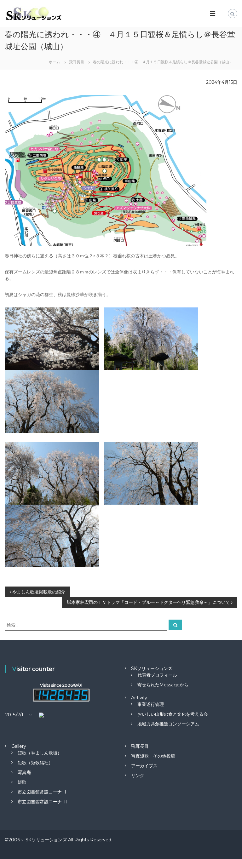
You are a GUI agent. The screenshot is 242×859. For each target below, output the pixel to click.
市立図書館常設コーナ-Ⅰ (43, 792)
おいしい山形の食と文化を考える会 (172, 714)
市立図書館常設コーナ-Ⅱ (43, 802)
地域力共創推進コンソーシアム (168, 724)
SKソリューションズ (151, 668)
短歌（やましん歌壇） (40, 753)
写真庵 (24, 772)
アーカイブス (144, 766)
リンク (137, 775)
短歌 (22, 782)
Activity (139, 698)
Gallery (18, 746)
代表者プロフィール (157, 675)
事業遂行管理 (150, 704)
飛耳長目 (140, 746)
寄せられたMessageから (162, 685)
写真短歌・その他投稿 (153, 756)
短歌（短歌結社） (35, 762)
